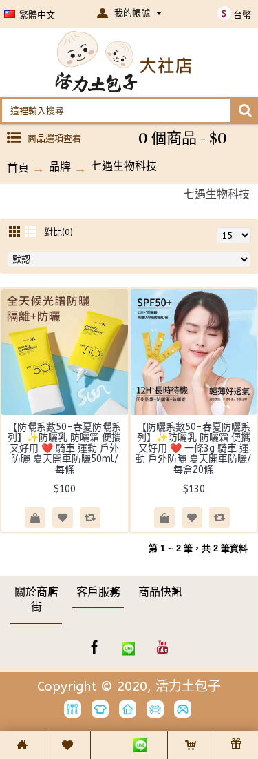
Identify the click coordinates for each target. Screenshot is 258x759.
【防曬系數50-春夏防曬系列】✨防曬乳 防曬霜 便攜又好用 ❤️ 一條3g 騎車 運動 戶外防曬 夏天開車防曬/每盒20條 (193, 448)
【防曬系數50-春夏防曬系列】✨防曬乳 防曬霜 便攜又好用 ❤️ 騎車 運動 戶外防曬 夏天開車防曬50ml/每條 (64, 448)
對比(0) (58, 232)
